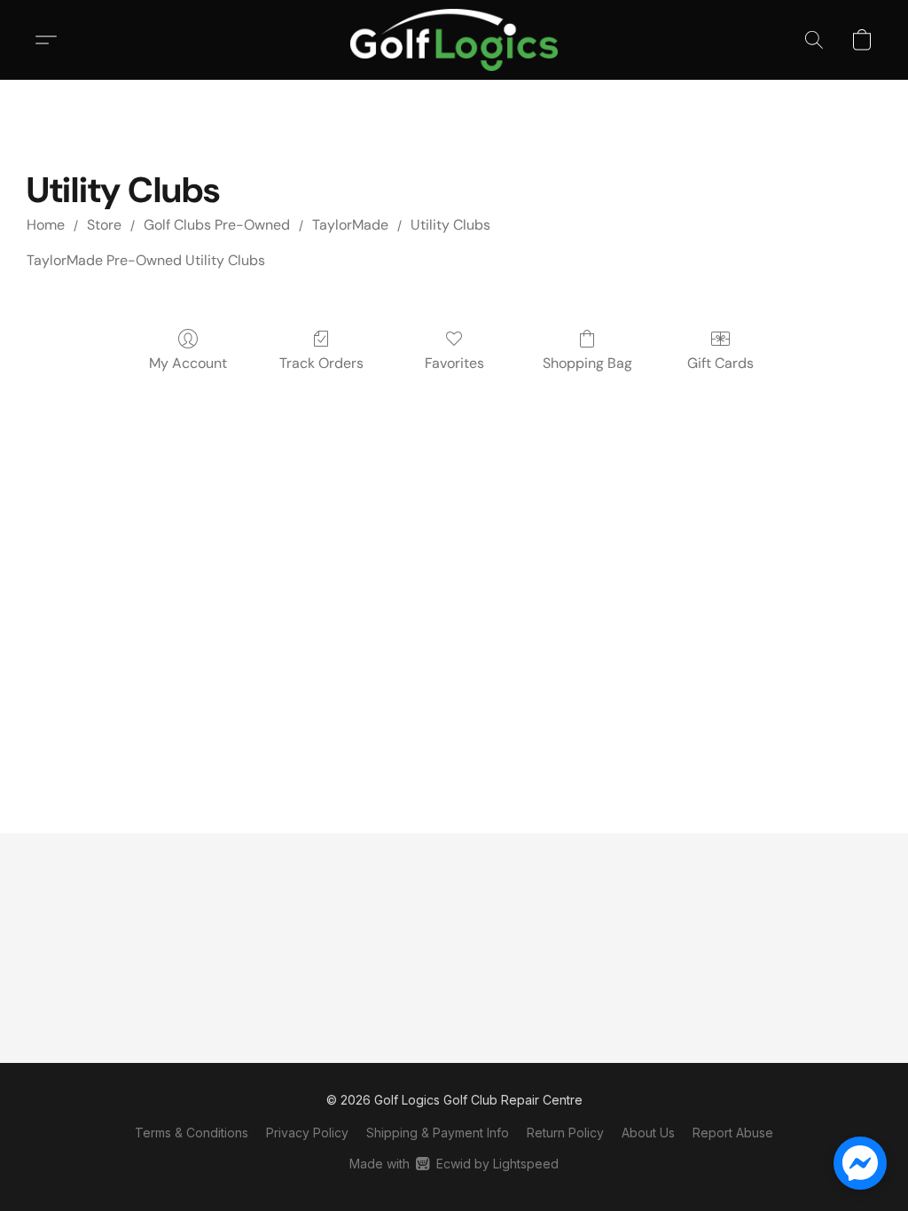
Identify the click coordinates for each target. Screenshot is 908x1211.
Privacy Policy (307, 1132)
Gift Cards (720, 363)
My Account (188, 363)
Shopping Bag (587, 363)
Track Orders (321, 363)
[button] (453, 40)
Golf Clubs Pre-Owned (217, 224)
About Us (648, 1132)
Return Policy (565, 1132)
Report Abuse (733, 1132)
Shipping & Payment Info (437, 1132)
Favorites (454, 363)
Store (104, 224)
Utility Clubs (450, 224)
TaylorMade (350, 224)
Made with (453, 1163)
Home (46, 224)
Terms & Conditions (191, 1132)
